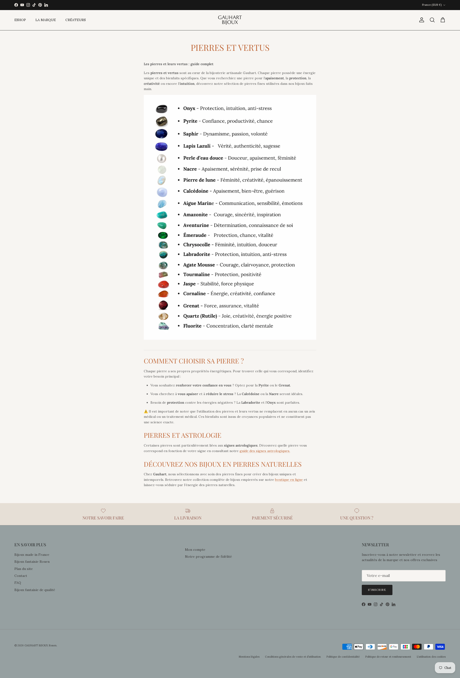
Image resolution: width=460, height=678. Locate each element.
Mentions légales (249, 656)
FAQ (17, 582)
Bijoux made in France (31, 554)
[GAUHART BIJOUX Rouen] (230, 20)
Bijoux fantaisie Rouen (32, 561)
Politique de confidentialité (343, 656)
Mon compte (195, 549)
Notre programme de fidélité (208, 556)
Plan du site (23, 569)
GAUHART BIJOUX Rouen (40, 645)
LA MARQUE (45, 20)
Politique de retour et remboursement (388, 656)
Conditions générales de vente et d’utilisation (293, 656)
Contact (20, 576)
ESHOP (20, 20)
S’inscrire (377, 590)
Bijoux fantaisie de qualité (34, 590)
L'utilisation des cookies (431, 656)
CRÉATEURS (75, 20)
